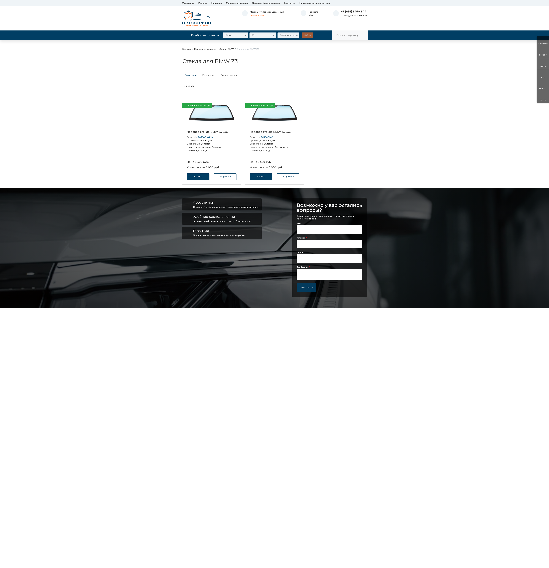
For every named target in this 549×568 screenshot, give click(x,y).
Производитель (229, 75)
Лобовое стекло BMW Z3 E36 (207, 131)
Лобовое (189, 86)
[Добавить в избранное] (233, 105)
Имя (299, 223)
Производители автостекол (315, 3)
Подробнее (225, 176)
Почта (300, 252)
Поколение (208, 75)
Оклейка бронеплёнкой (266, 3)
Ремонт (202, 3)
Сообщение (303, 267)
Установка (188, 3)
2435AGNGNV (205, 137)
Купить (198, 176)
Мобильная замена (237, 3)
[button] (309, 13)
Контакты (289, 3)
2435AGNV (267, 137)
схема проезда (257, 15)
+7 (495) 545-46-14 (353, 11)
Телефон (301, 238)
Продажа (216, 3)
